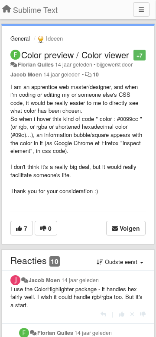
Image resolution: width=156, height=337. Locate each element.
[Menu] (141, 9)
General (20, 38)
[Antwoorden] (103, 314)
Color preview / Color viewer (75, 54)
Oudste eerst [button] (121, 262)
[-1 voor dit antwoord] (143, 314)
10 (96, 74)
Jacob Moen (26, 74)
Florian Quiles (36, 64)
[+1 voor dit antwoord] (121, 314)
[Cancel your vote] (132, 314)
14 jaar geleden (80, 280)
